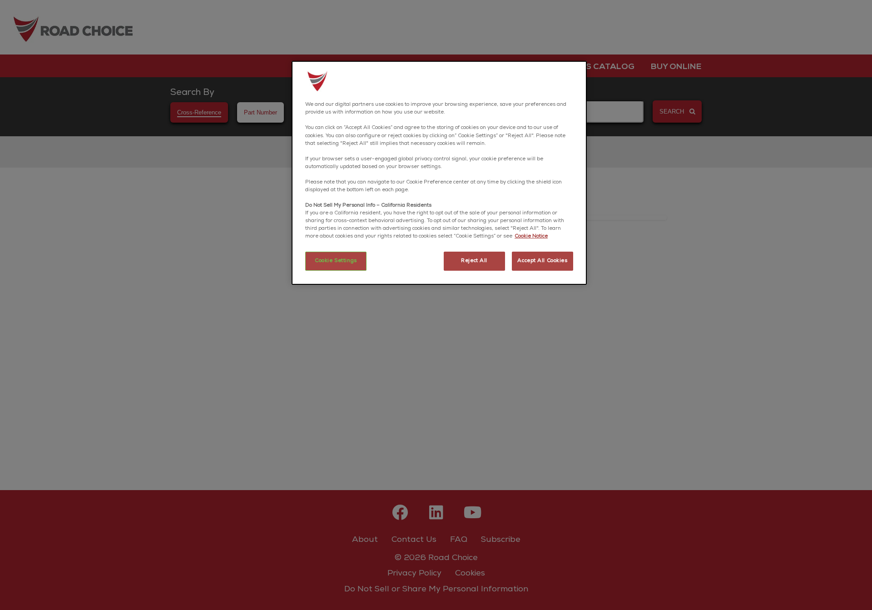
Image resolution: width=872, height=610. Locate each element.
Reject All (474, 260)
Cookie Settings (336, 260)
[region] (439, 173)
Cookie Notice (531, 236)
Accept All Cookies (542, 260)
